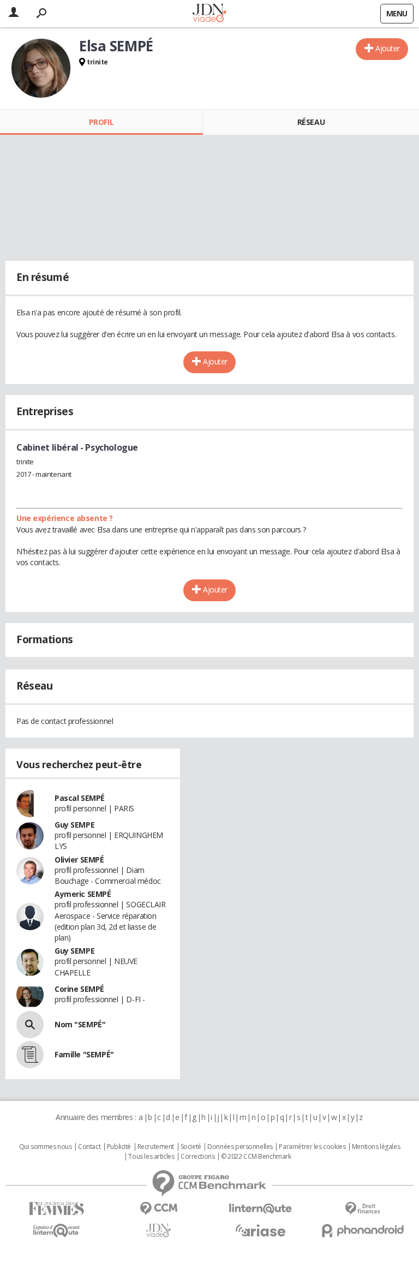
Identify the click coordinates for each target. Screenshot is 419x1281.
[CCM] (158, 1209)
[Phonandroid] (363, 1230)
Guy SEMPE (74, 824)
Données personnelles (240, 1147)
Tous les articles (151, 1156)
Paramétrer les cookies (312, 1147)
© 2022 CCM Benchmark (256, 1156)
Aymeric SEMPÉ (83, 894)
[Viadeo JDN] (158, 1230)
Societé (191, 1147)
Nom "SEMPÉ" (80, 1024)
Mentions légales (376, 1147)
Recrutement (155, 1147)
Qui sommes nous (45, 1147)
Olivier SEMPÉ (79, 859)
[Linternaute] (261, 1209)
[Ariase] (261, 1230)
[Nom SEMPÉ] (30, 1024)
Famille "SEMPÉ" (84, 1054)
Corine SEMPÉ (79, 989)
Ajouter (387, 48)
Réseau (311, 122)
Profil (101, 122)
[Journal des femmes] (56, 1209)
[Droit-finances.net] (363, 1209)
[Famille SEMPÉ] (30, 1054)
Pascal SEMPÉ (80, 798)
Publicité (119, 1147)
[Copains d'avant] (56, 1230)
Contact (89, 1147)
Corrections (197, 1156)
